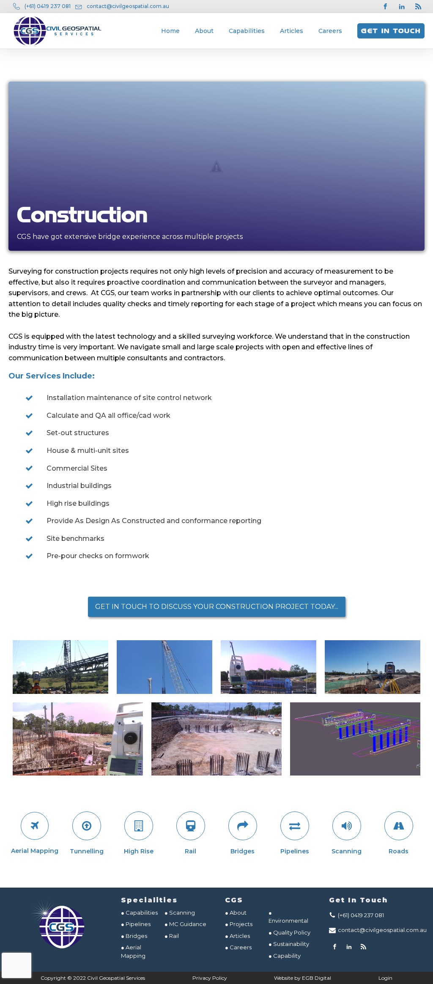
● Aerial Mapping (133, 951)
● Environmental (288, 916)
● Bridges (134, 935)
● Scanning (179, 912)
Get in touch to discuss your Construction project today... (216, 607)
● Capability (285, 955)
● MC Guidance (185, 924)
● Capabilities (139, 912)
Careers (330, 31)
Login (385, 978)
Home (170, 31)
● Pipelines (136, 924)
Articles (291, 31)
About (204, 31)
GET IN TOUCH (391, 30)
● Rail (171, 935)
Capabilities (247, 31)
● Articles (237, 935)
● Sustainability (289, 943)
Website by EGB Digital (302, 978)
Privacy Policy (209, 978)
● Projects (238, 924)
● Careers (238, 947)
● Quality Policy (289, 932)
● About (236, 912)
